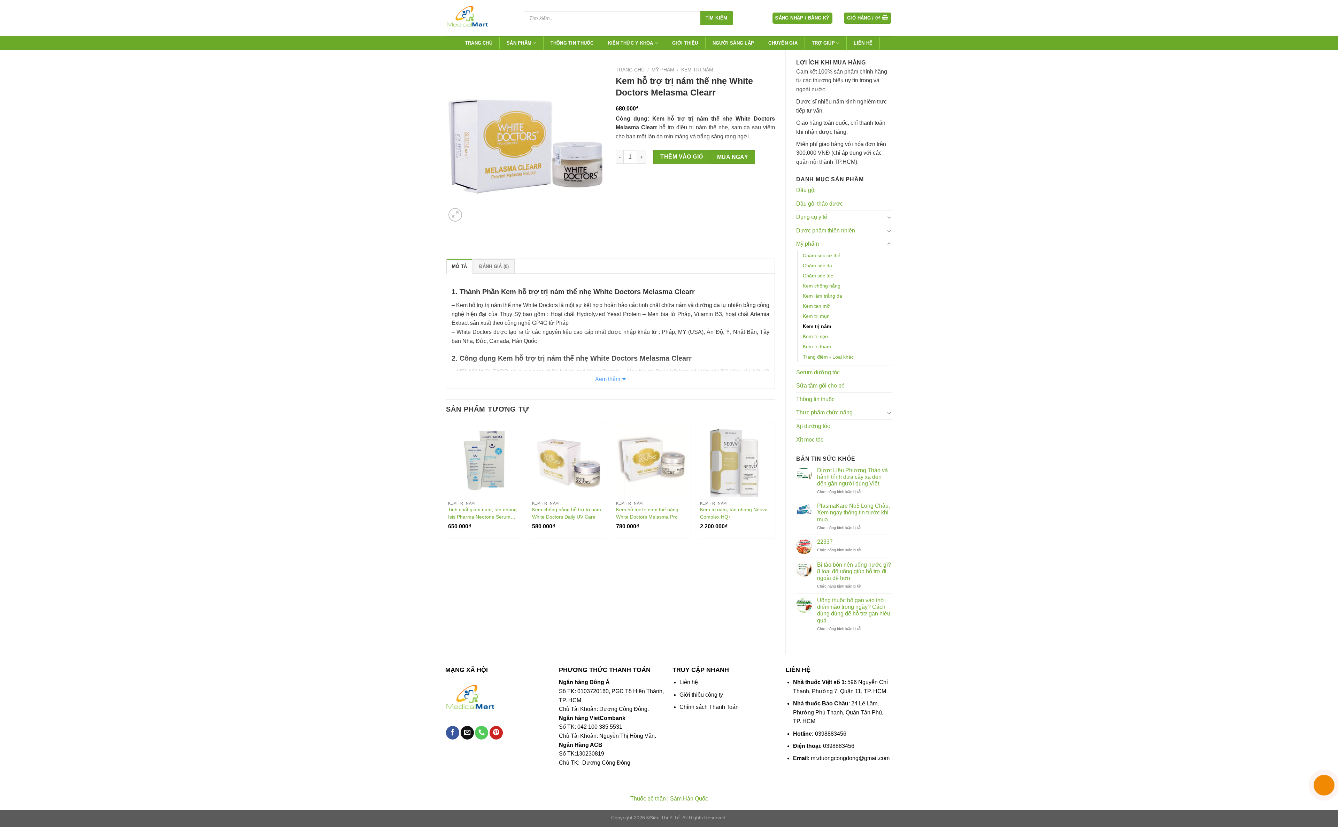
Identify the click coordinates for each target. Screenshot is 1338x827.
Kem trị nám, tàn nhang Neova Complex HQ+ (734, 513)
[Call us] (481, 733)
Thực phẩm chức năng (824, 412)
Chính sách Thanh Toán (709, 707)
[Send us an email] (467, 733)
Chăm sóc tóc (818, 275)
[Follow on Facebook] (452, 733)
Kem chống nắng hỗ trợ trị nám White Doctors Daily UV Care (566, 513)
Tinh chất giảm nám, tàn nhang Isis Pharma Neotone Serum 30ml (482, 513)
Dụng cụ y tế (811, 217)
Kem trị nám (817, 326)
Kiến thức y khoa (630, 43)
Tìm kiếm (717, 18)
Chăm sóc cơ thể (821, 255)
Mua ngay (732, 157)
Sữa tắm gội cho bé (820, 386)
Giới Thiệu (685, 43)
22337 (825, 542)
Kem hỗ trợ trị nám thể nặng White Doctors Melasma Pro (647, 513)
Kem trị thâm (817, 346)
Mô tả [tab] (459, 266)
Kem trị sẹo (815, 336)
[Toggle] (889, 217)
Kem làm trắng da (822, 296)
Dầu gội (806, 190)
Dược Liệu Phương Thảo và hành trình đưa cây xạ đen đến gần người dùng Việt (852, 477)
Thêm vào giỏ (681, 157)
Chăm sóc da (817, 265)
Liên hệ (863, 43)
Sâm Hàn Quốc (689, 799)
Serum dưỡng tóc (818, 372)
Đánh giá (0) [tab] (494, 266)
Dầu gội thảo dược (819, 204)
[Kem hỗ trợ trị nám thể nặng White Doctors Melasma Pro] (652, 460)
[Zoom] (455, 215)
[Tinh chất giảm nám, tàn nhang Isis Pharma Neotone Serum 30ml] (484, 460)
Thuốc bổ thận (648, 799)
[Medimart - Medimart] (479, 18)
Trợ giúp (823, 43)
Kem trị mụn (816, 316)
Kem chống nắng (821, 286)
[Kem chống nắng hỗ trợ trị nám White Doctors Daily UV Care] (568, 460)
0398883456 (830, 734)
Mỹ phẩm (807, 244)
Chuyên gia (783, 43)
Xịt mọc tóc (809, 440)
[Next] (774, 482)
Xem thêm (607, 379)
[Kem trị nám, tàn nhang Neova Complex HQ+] (736, 460)
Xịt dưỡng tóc (813, 426)
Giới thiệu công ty (701, 695)
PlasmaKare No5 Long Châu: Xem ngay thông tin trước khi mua (853, 512)
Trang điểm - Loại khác (828, 357)
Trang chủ (478, 43)
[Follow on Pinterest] (496, 733)
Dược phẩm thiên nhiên (825, 230)
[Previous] (446, 482)
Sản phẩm (519, 43)
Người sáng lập (733, 43)
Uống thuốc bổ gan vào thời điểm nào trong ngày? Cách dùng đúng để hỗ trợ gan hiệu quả (853, 610)
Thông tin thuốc (572, 43)
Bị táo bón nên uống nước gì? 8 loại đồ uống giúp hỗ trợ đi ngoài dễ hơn (854, 571)
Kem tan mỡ (816, 306)
